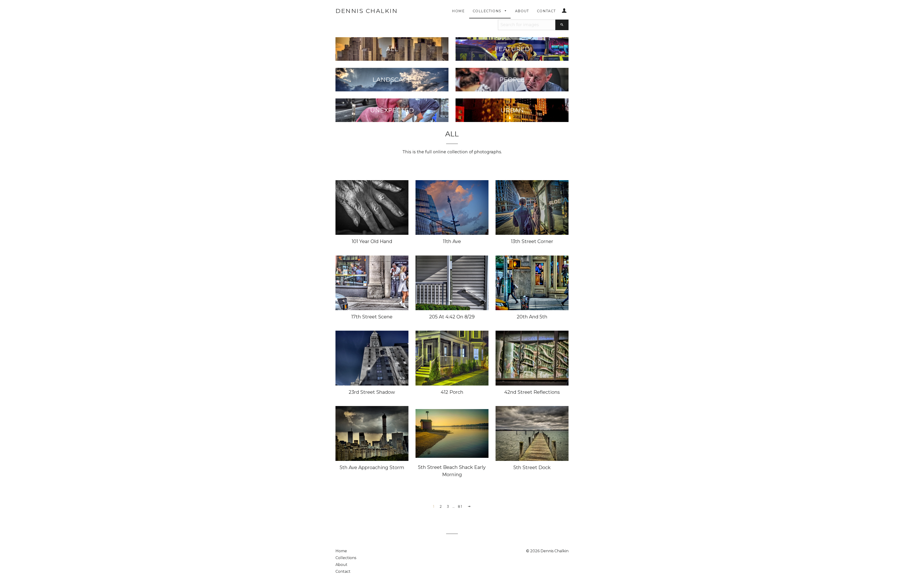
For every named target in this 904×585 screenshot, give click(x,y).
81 (460, 506)
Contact (546, 11)
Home (458, 11)
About (522, 11)
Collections (488, 11)
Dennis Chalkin (366, 10)
